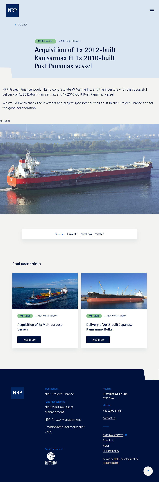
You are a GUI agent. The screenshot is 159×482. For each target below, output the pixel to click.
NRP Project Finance (59, 394)
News (106, 445)
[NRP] (21, 393)
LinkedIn (72, 234)
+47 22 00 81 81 (112, 410)
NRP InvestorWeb (113, 435)
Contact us (109, 418)
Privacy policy (111, 450)
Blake (117, 459)
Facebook (86, 234)
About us (108, 440)
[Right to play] (67, 458)
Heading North (110, 462)
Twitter (99, 234)
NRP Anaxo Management (63, 420)
